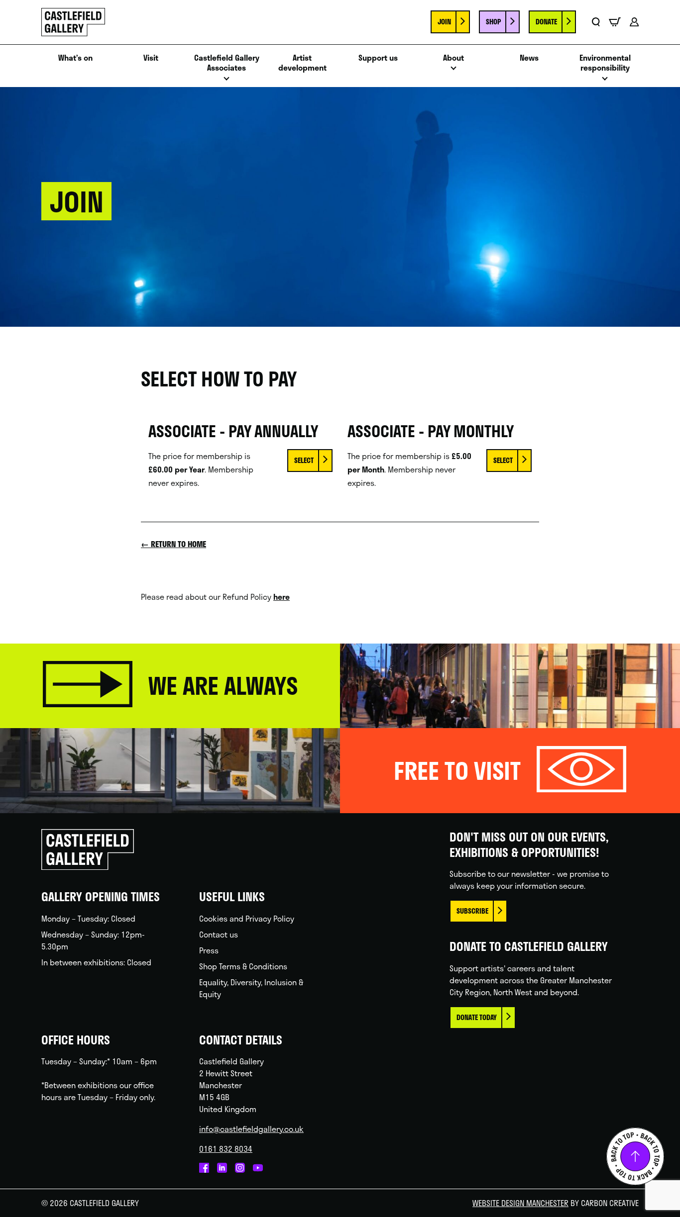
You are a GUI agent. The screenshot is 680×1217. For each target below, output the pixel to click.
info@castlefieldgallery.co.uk (251, 1129)
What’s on (75, 58)
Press (209, 950)
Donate (546, 21)
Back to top (635, 1156)
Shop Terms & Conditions (243, 966)
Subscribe (472, 911)
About (453, 58)
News (529, 58)
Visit (150, 58)
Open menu (226, 81)
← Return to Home (173, 544)
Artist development (302, 63)
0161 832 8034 (225, 1148)
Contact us (218, 934)
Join (444, 21)
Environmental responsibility (605, 63)
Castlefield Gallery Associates (226, 63)
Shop (493, 21)
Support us (378, 58)
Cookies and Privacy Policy (246, 918)
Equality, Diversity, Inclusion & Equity (251, 988)
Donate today (476, 1017)
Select (304, 460)
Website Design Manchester (520, 1203)
